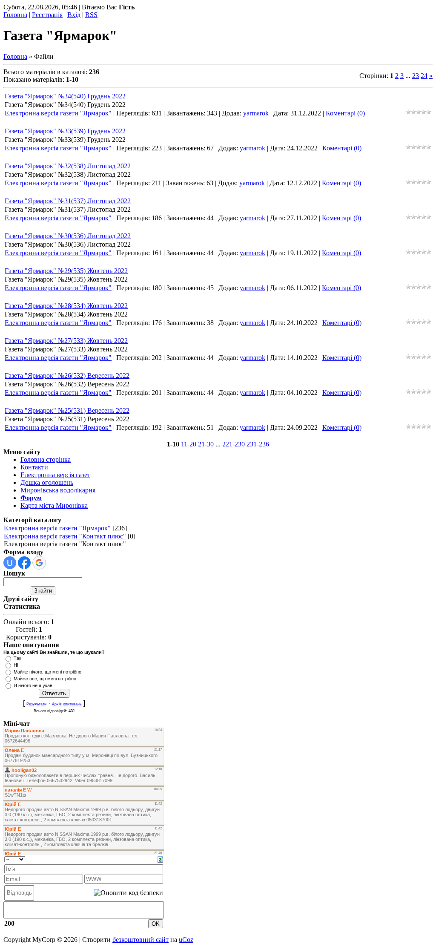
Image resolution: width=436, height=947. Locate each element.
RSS (91, 14)
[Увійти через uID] (9, 562)
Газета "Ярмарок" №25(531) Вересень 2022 (67, 410)
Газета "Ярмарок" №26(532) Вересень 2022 (67, 375)
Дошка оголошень (46, 482)
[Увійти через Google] (39, 563)
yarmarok (256, 113)
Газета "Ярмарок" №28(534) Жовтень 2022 (66, 305)
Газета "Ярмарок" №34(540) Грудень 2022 (65, 96)
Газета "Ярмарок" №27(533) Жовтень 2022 (66, 340)
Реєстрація (47, 14)
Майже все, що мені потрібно (45, 678)
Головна (15, 14)
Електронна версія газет (55, 474)
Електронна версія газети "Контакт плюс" (65, 536)
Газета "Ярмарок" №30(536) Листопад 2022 (68, 235)
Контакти (34, 467)
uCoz (186, 939)
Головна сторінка (45, 459)
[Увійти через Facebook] (24, 562)
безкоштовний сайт (140, 939)
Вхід (73, 14)
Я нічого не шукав (33, 685)
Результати (36, 704)
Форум (31, 497)
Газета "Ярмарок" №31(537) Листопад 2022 (68, 200)
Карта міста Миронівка (54, 505)
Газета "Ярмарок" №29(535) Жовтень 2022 (66, 270)
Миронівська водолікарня (57, 490)
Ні (16, 665)
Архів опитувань (67, 704)
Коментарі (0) (345, 113)
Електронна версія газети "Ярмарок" (58, 113)
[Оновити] (160, 858)
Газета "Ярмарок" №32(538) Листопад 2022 (68, 166)
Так (17, 658)
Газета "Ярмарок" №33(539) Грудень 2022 (65, 131)
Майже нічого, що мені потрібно (47, 671)
